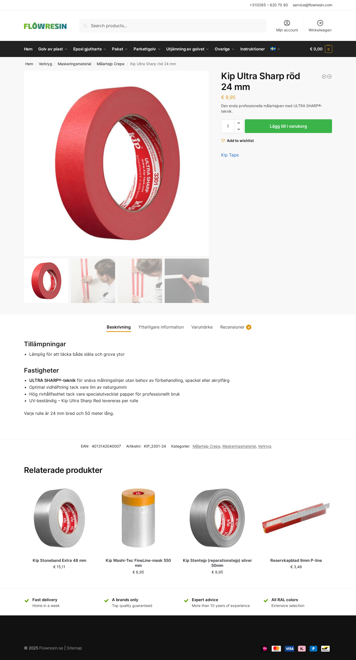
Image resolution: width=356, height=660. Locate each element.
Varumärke (202, 327)
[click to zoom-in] (116, 163)
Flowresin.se (51, 647)
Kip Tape (230, 155)
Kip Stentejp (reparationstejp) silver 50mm (217, 563)
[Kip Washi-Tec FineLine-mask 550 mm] (138, 518)
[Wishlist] (87, 490)
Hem (29, 64)
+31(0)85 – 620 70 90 (269, 5)
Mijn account (287, 30)
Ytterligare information (161, 327)
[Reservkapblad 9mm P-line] (296, 518)
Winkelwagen (320, 30)
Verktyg (45, 64)
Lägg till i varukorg (288, 126)
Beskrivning (119, 327)
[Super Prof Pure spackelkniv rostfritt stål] (329, 76)
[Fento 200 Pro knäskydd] (324, 76)
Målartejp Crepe (110, 64)
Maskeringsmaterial (74, 64)
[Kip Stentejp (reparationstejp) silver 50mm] (217, 518)
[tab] (119, 327)
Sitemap (74, 647)
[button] (202, 163)
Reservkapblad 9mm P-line (296, 560)
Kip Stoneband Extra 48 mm (59, 560)
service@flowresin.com (312, 5)
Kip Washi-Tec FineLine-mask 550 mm (138, 563)
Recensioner (235, 327)
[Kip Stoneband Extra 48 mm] (59, 518)
